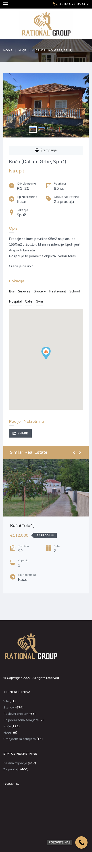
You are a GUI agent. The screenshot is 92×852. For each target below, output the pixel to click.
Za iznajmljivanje (15, 763)
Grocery (39, 291)
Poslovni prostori (16, 714)
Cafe (28, 301)
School (74, 291)
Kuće (22, 50)
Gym (39, 301)
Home (7, 50)
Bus (12, 291)
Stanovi (9, 707)
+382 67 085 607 (74, 4)
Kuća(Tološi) (22, 525)
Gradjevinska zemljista (19, 739)
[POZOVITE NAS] (81, 842)
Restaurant (57, 291)
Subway (24, 291)
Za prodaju (11, 769)
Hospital (15, 301)
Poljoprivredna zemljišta (21, 720)
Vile (6, 701)
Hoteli (7, 732)
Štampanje (48, 150)
